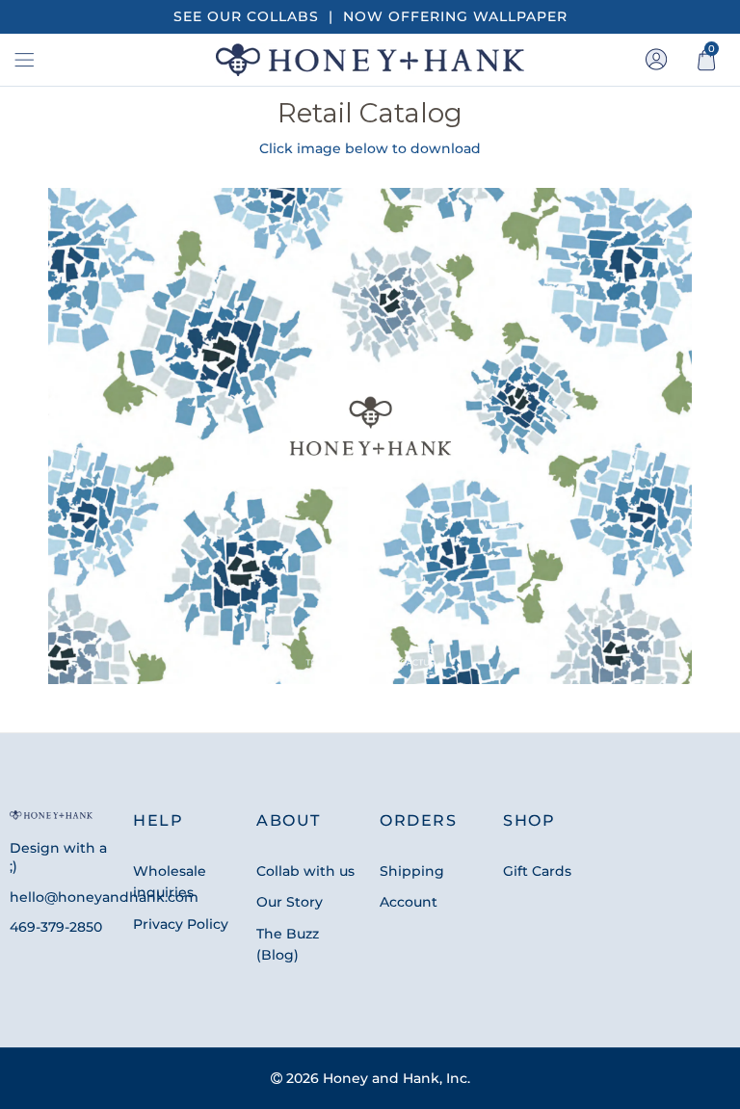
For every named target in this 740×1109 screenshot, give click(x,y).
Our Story (289, 902)
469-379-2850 (56, 927)
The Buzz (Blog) (287, 944)
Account (408, 902)
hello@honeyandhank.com (104, 897)
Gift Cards (537, 871)
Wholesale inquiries (169, 881)
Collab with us (305, 871)
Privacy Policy (180, 924)
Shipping (412, 871)
